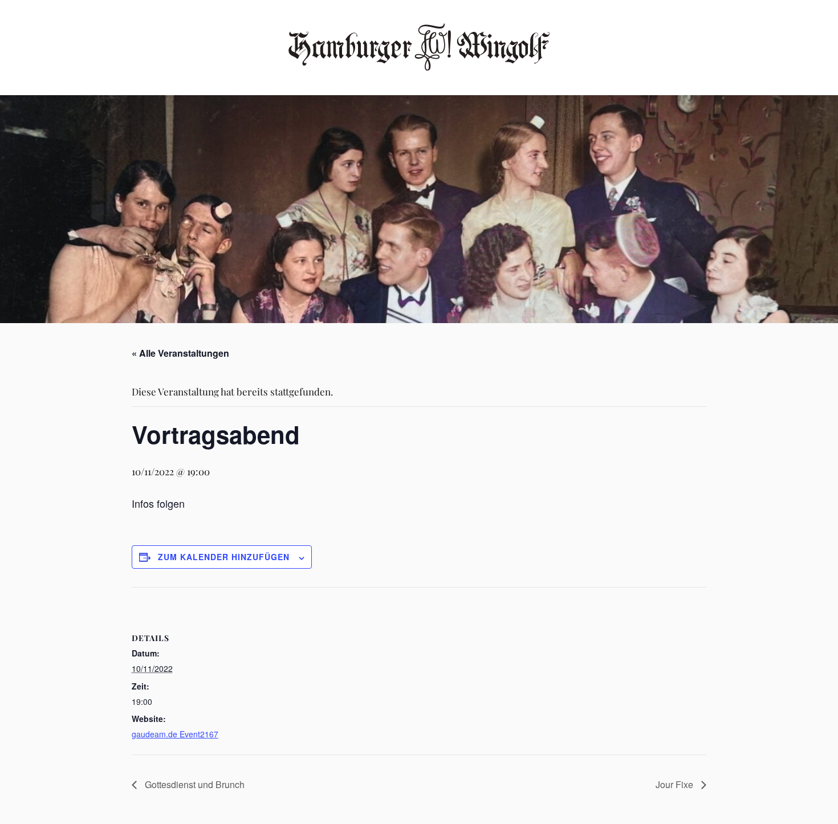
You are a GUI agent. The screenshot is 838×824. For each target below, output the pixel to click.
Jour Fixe (675, 784)
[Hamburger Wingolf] (419, 46)
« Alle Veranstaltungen (180, 353)
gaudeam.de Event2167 (175, 734)
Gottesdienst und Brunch (194, 784)
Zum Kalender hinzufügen (224, 556)
